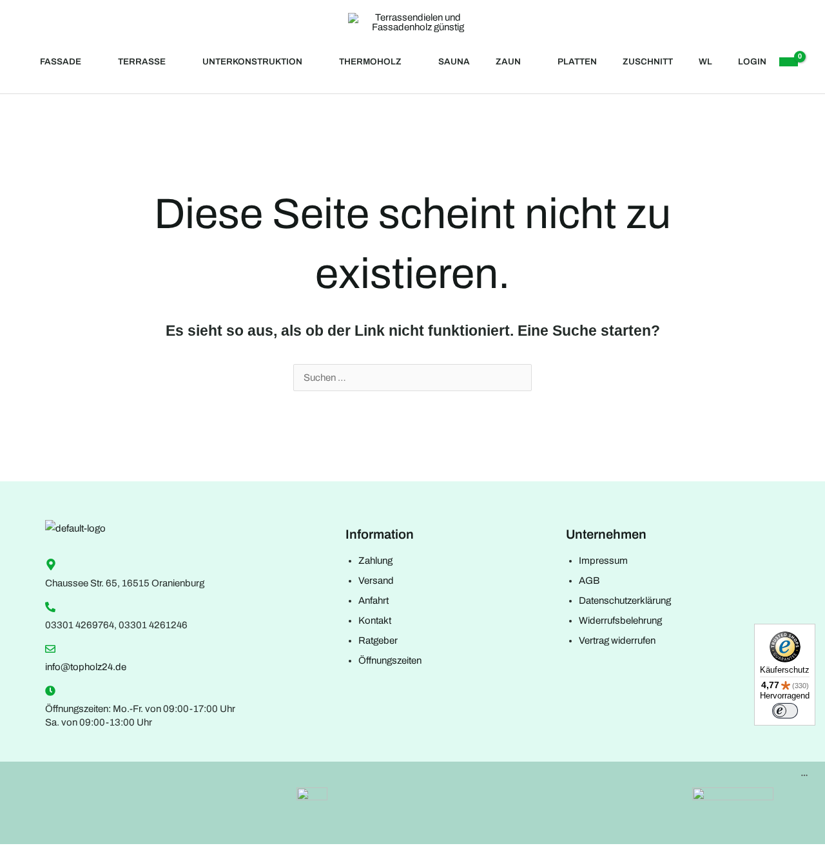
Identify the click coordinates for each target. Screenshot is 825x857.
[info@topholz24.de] (50, 649)
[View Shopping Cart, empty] (788, 62)
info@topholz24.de (85, 667)
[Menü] (804, 778)
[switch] (785, 710)
